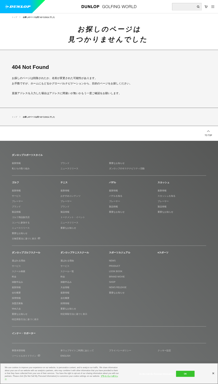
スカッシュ (164, 182)
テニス (64, 182)
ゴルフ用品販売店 (21, 217)
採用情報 (16, 298)
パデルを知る (115, 196)
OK (185, 374)
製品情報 (16, 212)
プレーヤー (17, 201)
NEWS (112, 260)
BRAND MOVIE (117, 276)
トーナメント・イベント (73, 217)
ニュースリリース (69, 168)
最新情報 (16, 163)
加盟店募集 (17, 303)
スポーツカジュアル (119, 252)
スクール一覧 (67, 271)
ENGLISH (65, 356)
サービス (16, 196)
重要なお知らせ (117, 163)
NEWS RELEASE (117, 287)
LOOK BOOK (115, 271)
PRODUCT (114, 266)
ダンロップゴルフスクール (26, 252)
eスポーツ (163, 252)
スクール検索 (18, 271)
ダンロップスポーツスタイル (27, 155)
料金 (14, 276)
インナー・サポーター (24, 333)
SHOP (112, 282)
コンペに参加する (21, 222)
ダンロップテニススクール (75, 252)
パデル (112, 182)
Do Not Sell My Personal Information (156, 374)
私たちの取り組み (21, 168)
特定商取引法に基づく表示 (25, 319)
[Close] (213, 373)
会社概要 (16, 292)
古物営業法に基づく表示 (24, 238)
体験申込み (17, 282)
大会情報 (65, 287)
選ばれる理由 (18, 260)
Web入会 (16, 308)
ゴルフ (15, 182)
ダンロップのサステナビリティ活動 (127, 168)
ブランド (65, 163)
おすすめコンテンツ (71, 196)
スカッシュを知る (166, 196)
